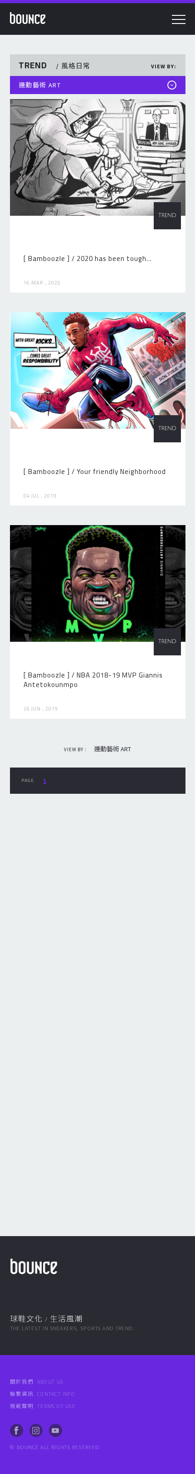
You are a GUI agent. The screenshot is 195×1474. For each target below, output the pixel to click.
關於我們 (36, 1382)
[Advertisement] (97, 913)
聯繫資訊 (43, 1394)
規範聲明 (43, 1406)
